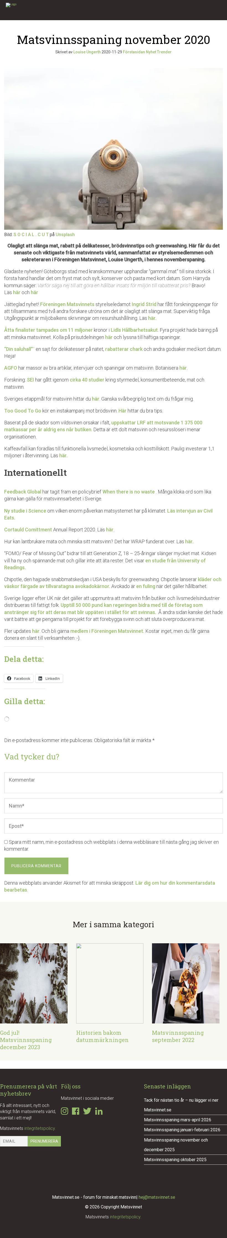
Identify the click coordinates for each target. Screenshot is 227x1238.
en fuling (145, 586)
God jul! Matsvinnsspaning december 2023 (26, 1040)
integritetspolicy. (40, 1128)
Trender (164, 52)
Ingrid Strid (144, 304)
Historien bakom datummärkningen (102, 1036)
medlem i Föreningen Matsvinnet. (107, 631)
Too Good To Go (22, 411)
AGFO (10, 368)
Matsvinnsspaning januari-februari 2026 (182, 1129)
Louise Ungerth (87, 52)
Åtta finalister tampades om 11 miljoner (48, 330)
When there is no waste (129, 492)
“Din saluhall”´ (19, 349)
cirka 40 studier (86, 380)
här (16, 292)
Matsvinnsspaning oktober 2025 (175, 1159)
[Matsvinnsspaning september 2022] (186, 1019)
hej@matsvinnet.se (157, 1197)
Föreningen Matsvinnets (67, 304)
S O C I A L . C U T (31, 234)
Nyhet (151, 52)
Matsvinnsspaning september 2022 (178, 1036)
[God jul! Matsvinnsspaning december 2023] (34, 1019)
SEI (30, 380)
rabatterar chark (124, 349)
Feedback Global (22, 492)
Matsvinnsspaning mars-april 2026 (177, 1119)
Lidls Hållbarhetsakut (134, 330)
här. (153, 318)
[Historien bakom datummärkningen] (110, 1019)
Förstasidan (134, 52)
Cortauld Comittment (28, 529)
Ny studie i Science (25, 511)
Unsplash (65, 234)
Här (123, 411)
